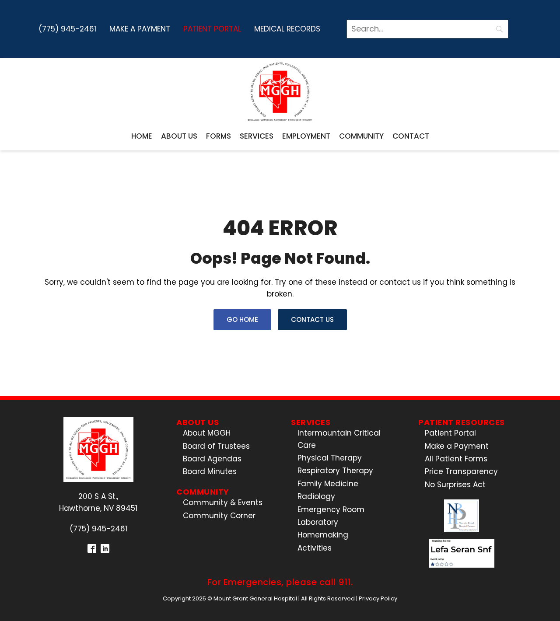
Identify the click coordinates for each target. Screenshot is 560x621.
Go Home (242, 319)
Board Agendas (212, 459)
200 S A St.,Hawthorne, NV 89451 (98, 502)
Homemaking (323, 535)
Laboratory (318, 522)
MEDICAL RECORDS (287, 29)
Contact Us (312, 319)
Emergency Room (331, 509)
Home (141, 136)
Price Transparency (461, 471)
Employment (306, 136)
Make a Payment (139, 29)
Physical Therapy (330, 458)
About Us (179, 136)
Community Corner (219, 515)
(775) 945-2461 (67, 29)
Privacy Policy (378, 598)
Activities (315, 548)
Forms (218, 136)
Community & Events (222, 502)
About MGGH (207, 433)
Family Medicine (328, 483)
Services (256, 136)
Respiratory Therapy (335, 470)
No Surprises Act (455, 484)
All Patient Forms (456, 459)
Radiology (316, 496)
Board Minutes (210, 471)
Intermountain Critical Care (339, 439)
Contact (410, 136)
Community (361, 136)
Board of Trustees (216, 446)
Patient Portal (212, 29)
